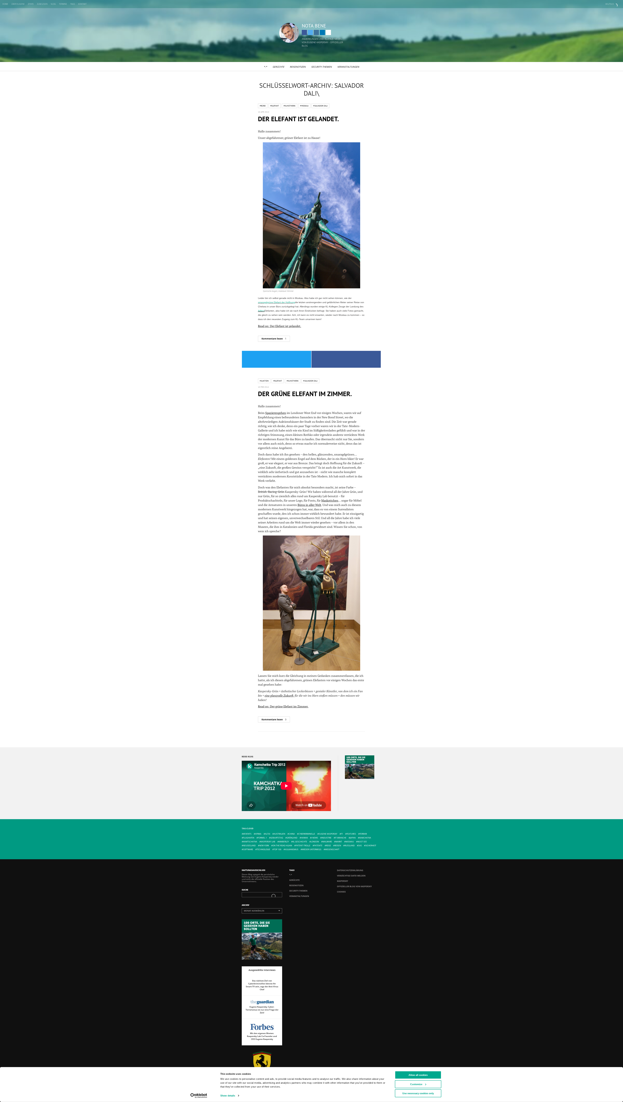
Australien (279, 833)
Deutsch (609, 4)
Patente (318, 845)
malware (327, 841)
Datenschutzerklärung (350, 870)
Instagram (316, 32)
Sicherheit (370, 845)
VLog (53, 4)
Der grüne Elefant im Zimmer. (305, 393)
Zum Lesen (42, 4)
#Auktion (264, 381)
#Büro (263, 106)
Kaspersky (342, 881)
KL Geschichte (300, 841)
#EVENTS (247, 833)
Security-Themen (321, 66)
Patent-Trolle (303, 845)
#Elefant (274, 106)
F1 (342, 833)
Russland (350, 845)
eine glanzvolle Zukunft (279, 695)
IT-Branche (340, 837)
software (248, 849)
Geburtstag (276, 837)
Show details (227, 1095)
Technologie (263, 849)
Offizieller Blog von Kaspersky (354, 886)
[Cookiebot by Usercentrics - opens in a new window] (199, 1095)
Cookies (341, 891)
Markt (339, 841)
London (315, 841)
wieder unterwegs (311, 849)
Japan (353, 837)
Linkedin (322, 32)
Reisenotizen (298, 66)
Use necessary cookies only (418, 1093)
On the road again (282, 845)
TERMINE (63, 4)
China (292, 833)
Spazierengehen (275, 413)
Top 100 (277, 849)
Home (5, 4)
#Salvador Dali (320, 106)
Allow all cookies (418, 1075)
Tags (72, 4)
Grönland (292, 837)
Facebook (304, 32)
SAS (360, 845)
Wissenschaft (332, 849)
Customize (416, 1084)
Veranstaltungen (348, 66)
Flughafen (248, 837)
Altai (267, 833)
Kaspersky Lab (268, 841)
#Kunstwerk (289, 106)
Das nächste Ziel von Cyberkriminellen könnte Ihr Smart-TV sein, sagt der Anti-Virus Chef (262, 985)
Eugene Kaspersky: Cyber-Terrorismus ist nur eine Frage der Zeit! (262, 1009)
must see (362, 841)
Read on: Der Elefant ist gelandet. (279, 326)
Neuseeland (249, 845)
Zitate (31, 4)
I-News (314, 837)
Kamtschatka (250, 841)
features (351, 833)
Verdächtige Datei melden (351, 875)
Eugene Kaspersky (328, 833)
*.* (265, 66)
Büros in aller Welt (309, 505)
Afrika (258, 833)
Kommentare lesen (274, 338)
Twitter (310, 32)
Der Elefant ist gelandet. (298, 119)
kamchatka (365, 837)
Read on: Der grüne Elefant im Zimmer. (283, 706)
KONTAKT (82, 4)
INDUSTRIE (326, 837)
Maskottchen (329, 500)
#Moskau (304, 106)
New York (264, 845)
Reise (328, 845)
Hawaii (304, 837)
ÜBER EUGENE (18, 4)
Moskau (350, 841)
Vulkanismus (291, 849)
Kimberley (284, 841)
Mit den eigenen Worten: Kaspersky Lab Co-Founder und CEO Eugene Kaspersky (262, 1036)
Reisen (338, 845)
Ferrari (363, 833)
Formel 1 (262, 837)
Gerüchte (278, 66)
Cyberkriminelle (306, 833)
